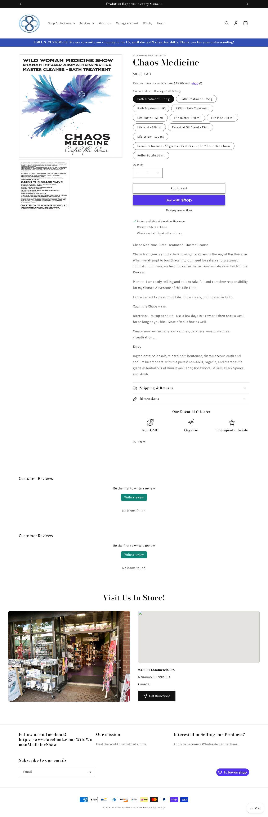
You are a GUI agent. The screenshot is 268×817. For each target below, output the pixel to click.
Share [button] (142, 442)
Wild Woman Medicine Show (127, 807)
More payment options (179, 210)
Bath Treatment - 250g (196, 99)
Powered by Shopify (154, 807)
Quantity (138, 164)
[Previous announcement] (20, 4)
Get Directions (159, 696)
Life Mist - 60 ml (222, 118)
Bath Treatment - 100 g (153, 99)
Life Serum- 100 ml (150, 136)
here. (234, 744)
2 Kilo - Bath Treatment (192, 108)
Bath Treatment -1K (151, 108)
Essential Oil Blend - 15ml (190, 127)
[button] (61, 23)
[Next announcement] (247, 4)
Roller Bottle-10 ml (151, 155)
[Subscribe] (89, 772)
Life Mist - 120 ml (149, 127)
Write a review (134, 497)
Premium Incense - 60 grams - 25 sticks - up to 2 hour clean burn (183, 146)
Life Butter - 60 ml (150, 118)
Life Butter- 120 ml (187, 118)
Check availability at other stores (159, 233)
